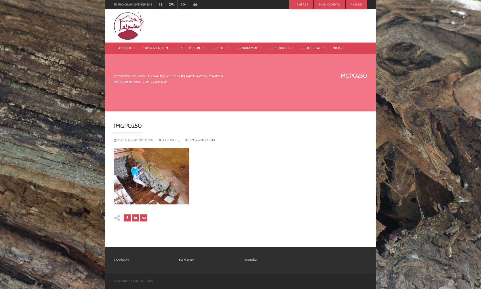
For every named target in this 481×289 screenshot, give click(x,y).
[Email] (135, 217)
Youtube (250, 260)
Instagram (186, 260)
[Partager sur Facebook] (127, 217)
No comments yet (203, 140)
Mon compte (329, 4)
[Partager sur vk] (143, 217)
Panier (356, 4)
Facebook (121, 260)
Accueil (125, 48)
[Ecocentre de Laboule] (129, 26)
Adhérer (301, 4)
